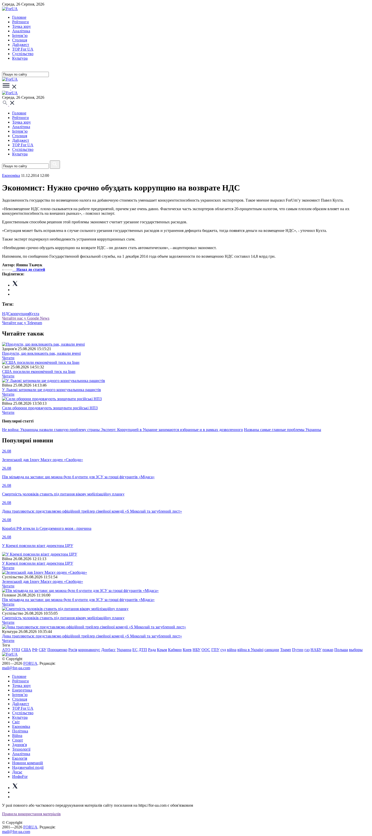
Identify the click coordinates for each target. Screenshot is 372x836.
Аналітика (21, 31)
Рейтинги (20, 22)
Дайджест (20, 44)
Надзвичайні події (28, 767)
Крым (162, 650)
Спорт (17, 740)
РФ (35, 650)
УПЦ (15, 650)
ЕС (135, 650)
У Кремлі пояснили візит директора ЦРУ (37, 563)
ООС (205, 650)
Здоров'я (19, 745)
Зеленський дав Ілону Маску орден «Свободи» (42, 581)
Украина (124, 650)
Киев (187, 650)
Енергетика (22, 690)
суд (223, 650)
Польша (341, 650)
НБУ (196, 650)
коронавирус (89, 650)
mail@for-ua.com (16, 668)
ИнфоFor (20, 776)
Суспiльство (22, 54)
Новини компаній (27, 763)
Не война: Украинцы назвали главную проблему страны (51, 429)
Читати (8, 358)
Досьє (17, 772)
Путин (297, 650)
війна (231, 650)
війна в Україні (250, 650)
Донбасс (108, 650)
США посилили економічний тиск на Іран (38, 371)
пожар (327, 650)
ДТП (143, 650)
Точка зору (21, 26)
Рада (152, 650)
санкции (271, 650)
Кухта (34, 314)
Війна (17, 735)
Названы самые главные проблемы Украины (282, 429)
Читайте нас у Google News (25, 318)
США (26, 650)
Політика (20, 731)
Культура (20, 58)
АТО (6, 650)
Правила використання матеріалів (31, 814)
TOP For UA (22, 49)
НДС (6, 314)
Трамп (285, 650)
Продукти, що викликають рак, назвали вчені (41, 353)
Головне (19, 17)
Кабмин (175, 650)
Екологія (19, 758)
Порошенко (57, 650)
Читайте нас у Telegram (22, 323)
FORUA (30, 663)
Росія (72, 650)
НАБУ (316, 650)
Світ (16, 722)
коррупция (20, 314)
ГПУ (215, 650)
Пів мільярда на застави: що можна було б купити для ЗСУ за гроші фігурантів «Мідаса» (78, 600)
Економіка (11, 175)
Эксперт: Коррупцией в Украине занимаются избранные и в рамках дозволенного (172, 429)
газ (306, 650)
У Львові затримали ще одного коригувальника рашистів (51, 390)
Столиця (19, 40)
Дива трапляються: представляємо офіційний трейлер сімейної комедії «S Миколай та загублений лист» (92, 636)
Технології (21, 749)
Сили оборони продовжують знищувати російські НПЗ (50, 408)
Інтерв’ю (20, 35)
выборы (356, 650)
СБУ (42, 650)
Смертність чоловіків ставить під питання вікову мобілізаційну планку (63, 618)
